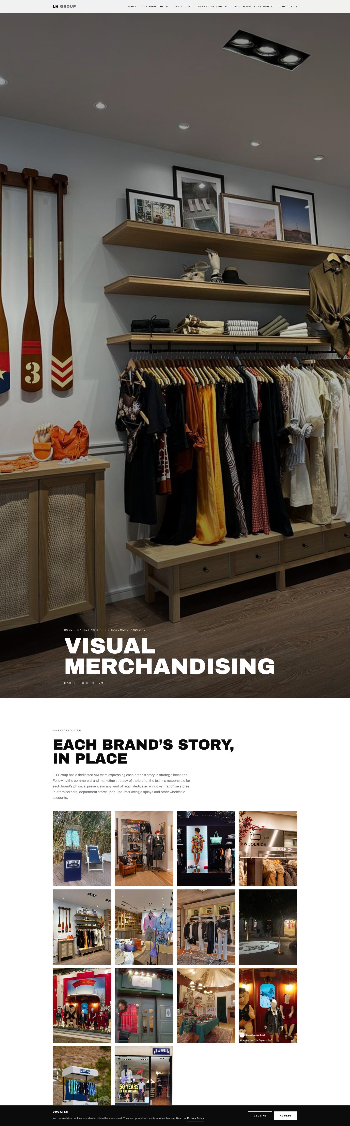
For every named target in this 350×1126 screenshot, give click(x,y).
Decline (260, 1115)
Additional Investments (253, 6)
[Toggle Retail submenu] (189, 6)
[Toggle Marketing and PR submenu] (225, 6)
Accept (286, 1115)
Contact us (288, 6)
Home (132, 6)
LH (64, 6)
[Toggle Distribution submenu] (166, 6)
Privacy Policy (195, 1118)
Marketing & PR (210, 6)
